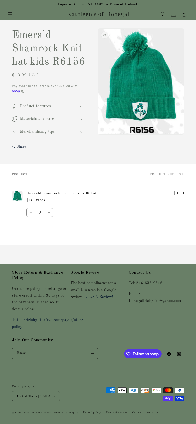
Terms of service (116, 412)
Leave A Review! (98, 297)
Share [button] (21, 146)
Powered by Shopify (65, 413)
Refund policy (92, 412)
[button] (10, 14)
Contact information (145, 412)
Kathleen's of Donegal (38, 413)
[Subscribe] (92, 353)
